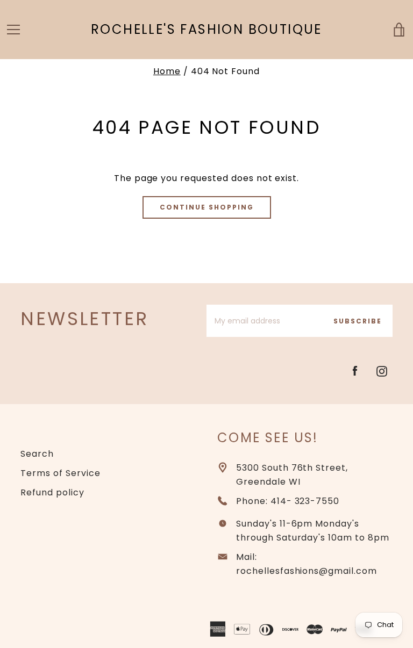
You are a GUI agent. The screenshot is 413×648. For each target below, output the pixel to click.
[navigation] (13, 29)
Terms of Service (60, 473)
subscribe (357, 321)
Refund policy (52, 492)
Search (37, 454)
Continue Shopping (207, 207)
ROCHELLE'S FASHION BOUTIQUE (206, 30)
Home (167, 71)
